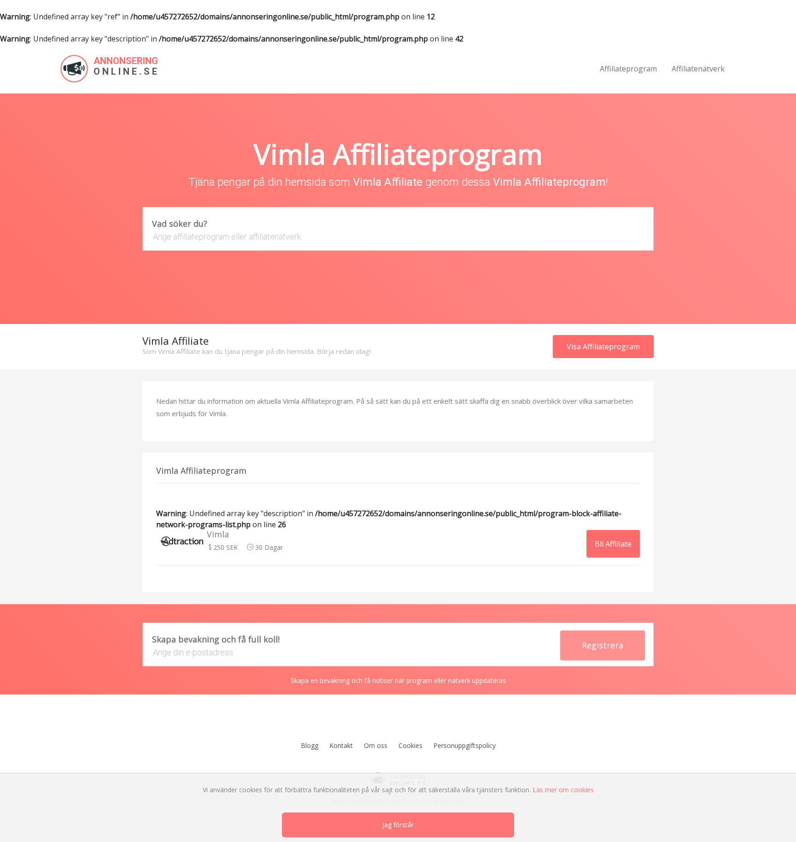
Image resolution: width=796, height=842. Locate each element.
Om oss (375, 745)
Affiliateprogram (628, 69)
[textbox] (398, 236)
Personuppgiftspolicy (464, 745)
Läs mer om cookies (563, 789)
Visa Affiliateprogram (603, 347)
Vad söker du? (179, 223)
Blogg (309, 745)
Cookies (410, 745)
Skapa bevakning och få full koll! (216, 639)
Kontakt (341, 745)
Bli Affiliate (613, 544)
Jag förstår (398, 824)
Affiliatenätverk (698, 69)
